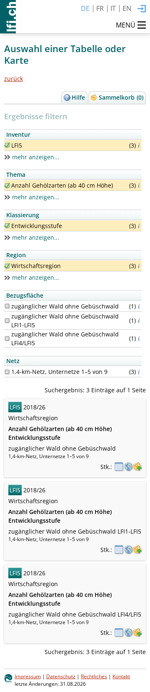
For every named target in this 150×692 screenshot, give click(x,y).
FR (100, 8)
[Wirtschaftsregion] (7, 266)
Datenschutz (60, 676)
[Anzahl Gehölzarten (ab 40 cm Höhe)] (7, 185)
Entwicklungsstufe (36, 226)
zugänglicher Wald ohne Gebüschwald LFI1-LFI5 (65, 320)
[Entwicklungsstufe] (7, 225)
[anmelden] (142, 9)
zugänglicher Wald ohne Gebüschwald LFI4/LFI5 (65, 338)
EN (126, 8)
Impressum (28, 676)
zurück (13, 79)
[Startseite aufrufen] (8, 16)
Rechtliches (94, 676)
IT (113, 8)
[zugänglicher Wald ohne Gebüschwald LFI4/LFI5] (7, 338)
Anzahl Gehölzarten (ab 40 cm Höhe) (62, 185)
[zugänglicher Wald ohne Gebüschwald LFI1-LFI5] (7, 320)
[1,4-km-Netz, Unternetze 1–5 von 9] (7, 372)
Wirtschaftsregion (36, 266)
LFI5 (16, 145)
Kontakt (121, 676)
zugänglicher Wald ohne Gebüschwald (65, 306)
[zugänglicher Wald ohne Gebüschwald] (7, 306)
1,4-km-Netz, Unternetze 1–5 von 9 (59, 372)
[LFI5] (7, 145)
